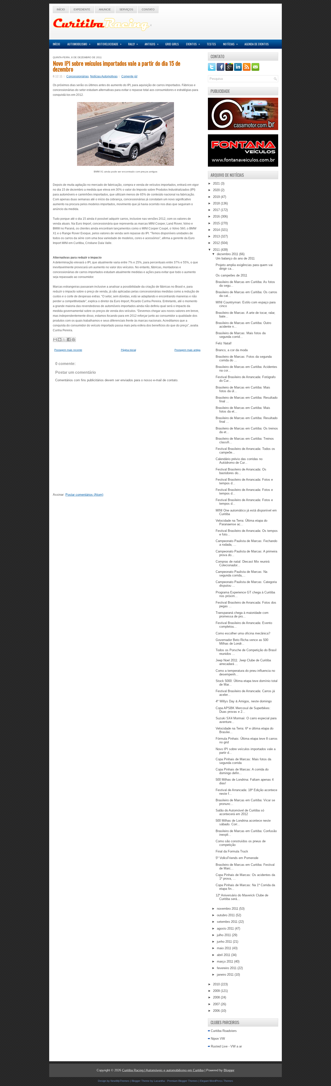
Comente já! (129, 76)
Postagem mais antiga (187, 349)
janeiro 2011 (226, 974)
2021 (217, 183)
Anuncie (105, 9)
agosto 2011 (226, 928)
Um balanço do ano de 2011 (235, 258)
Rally (133, 44)
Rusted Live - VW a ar (226, 1046)
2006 (217, 1011)
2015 (217, 223)
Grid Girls (172, 44)
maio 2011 (224, 948)
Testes (211, 44)
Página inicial (128, 349)
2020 (217, 190)
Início (61, 9)
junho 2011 (225, 941)
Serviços (126, 9)
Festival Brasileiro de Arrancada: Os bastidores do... (241, 471)
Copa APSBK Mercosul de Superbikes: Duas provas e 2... (243, 709)
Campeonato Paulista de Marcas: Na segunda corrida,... (241, 573)
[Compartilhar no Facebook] (68, 339)
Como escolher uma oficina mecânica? (243, 633)
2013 (217, 236)
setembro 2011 (227, 922)
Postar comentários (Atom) (84, 494)
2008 (217, 997)
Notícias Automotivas (104, 76)
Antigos (151, 44)
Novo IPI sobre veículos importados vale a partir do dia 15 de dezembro (116, 66)
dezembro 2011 (228, 254)
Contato (148, 9)
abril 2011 (224, 955)
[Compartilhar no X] (64, 339)
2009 (217, 991)
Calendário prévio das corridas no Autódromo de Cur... (239, 460)
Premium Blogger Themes (182, 1080)
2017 (217, 210)
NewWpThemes (119, 1080)
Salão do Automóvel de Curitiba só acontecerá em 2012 (240, 812)
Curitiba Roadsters (224, 1031)
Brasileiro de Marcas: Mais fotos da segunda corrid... (241, 335)
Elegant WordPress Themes (216, 1080)
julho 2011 (224, 935)
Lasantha (159, 1080)
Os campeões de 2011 (231, 275)
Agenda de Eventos (256, 44)
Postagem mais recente (68, 349)
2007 (217, 1004)
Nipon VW (218, 1038)
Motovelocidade (109, 44)
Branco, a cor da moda (232, 350)
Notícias (230, 44)
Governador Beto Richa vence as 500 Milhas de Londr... (242, 641)
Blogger (229, 1070)
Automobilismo (78, 44)
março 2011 (225, 961)
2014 (217, 230)
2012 (217, 243)
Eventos (193, 44)
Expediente (82, 9)
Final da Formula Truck (232, 851)
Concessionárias (77, 76)
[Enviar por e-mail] (55, 339)
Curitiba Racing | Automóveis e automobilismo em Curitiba (163, 1070)
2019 (217, 197)
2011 (217, 249)
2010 (217, 984)
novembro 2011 (228, 908)
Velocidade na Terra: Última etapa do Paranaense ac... (241, 522)
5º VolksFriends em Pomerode (237, 858)
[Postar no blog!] (59, 339)
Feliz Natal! (224, 343)
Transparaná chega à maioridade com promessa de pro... (242, 614)
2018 (217, 203)
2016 (217, 216)
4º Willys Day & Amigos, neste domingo (244, 701)
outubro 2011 (226, 915)
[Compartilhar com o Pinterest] (73, 339)
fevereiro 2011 (227, 968)
